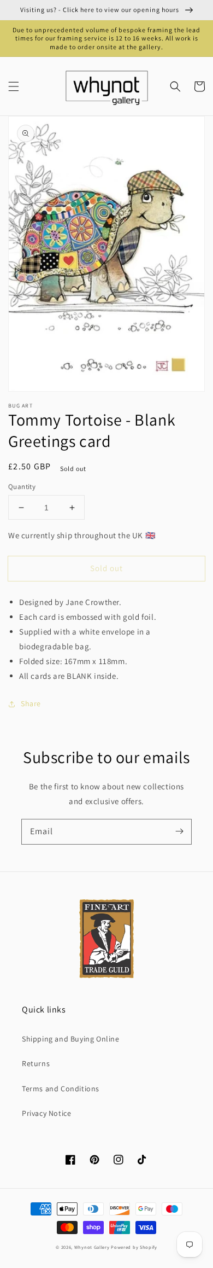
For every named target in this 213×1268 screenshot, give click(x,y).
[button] (14, 86)
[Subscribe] (179, 831)
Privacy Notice (46, 1113)
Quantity (22, 486)
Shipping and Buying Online (71, 1039)
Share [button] (31, 703)
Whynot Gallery (92, 1247)
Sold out (106, 568)
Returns (36, 1063)
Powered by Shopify (134, 1247)
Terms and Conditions (60, 1088)
